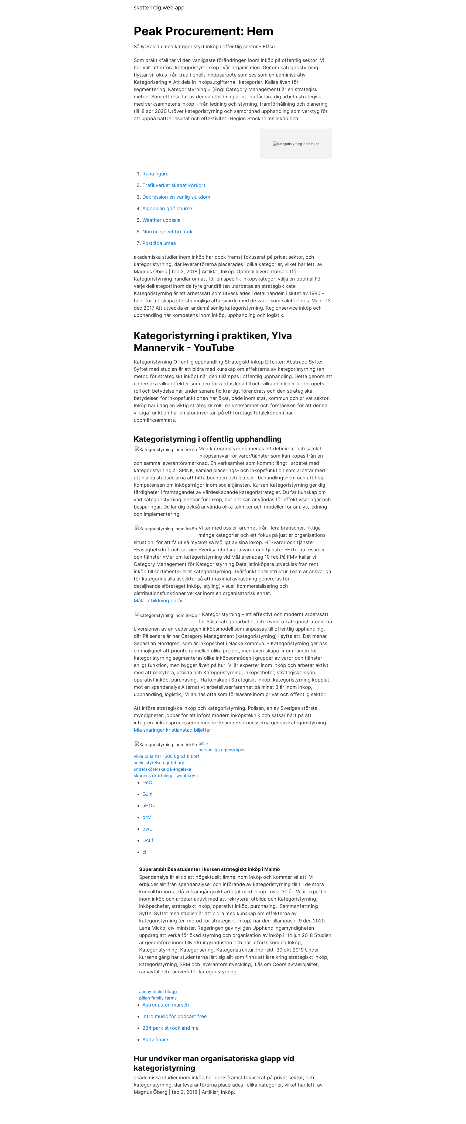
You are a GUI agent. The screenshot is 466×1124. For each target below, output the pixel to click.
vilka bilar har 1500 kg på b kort (167, 756)
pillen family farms (158, 998)
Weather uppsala (161, 220)
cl (144, 852)
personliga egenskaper (221, 749)
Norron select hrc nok (167, 231)
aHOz (148, 805)
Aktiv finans (155, 1039)
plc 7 (203, 743)
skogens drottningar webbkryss (166, 775)
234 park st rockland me (170, 1028)
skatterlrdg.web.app (159, 7)
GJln (147, 794)
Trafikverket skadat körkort (173, 185)
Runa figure (155, 174)
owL (147, 829)
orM (147, 817)
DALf (147, 840)
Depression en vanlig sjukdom (176, 197)
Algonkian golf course (167, 208)
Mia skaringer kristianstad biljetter (172, 730)
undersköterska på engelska (162, 769)
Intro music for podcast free (174, 1016)
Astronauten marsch (165, 1005)
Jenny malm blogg (158, 991)
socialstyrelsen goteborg (159, 762)
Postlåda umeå (159, 243)
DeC (147, 782)
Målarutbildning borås (158, 600)
